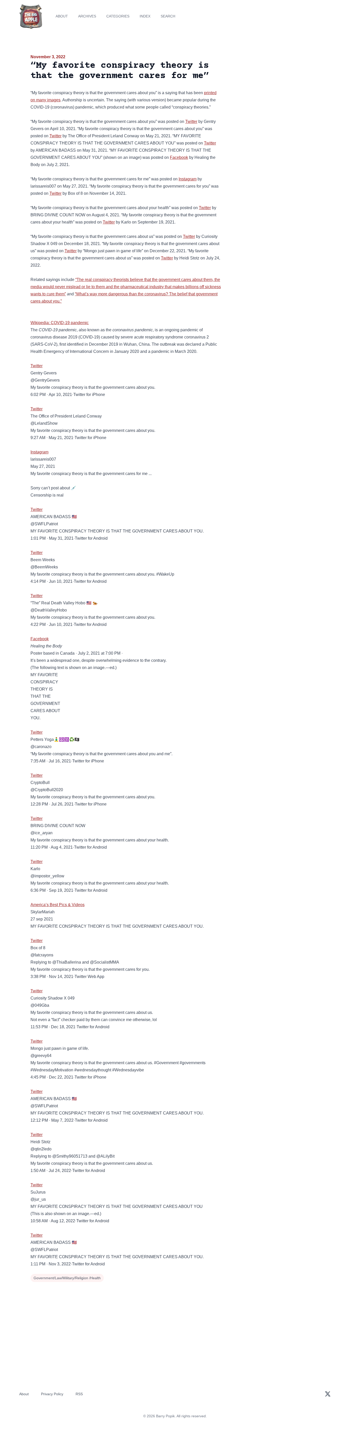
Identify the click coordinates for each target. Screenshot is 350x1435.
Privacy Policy (52, 1394)
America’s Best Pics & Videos (57, 905)
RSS (79, 1394)
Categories (117, 16)
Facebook (179, 157)
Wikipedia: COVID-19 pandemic (59, 323)
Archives (87, 16)
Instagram (188, 179)
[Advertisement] (273, 93)
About (62, 16)
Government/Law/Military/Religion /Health (67, 1278)
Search (168, 16)
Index (145, 16)
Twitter (191, 121)
